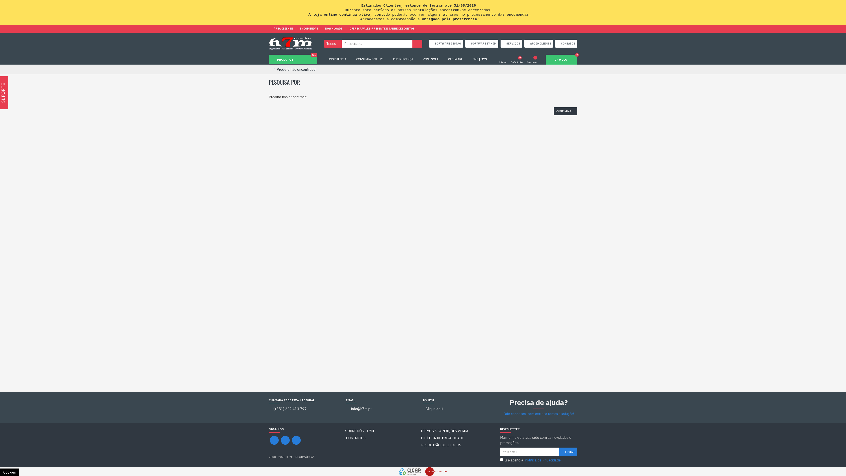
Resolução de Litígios (441, 445)
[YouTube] (285, 440)
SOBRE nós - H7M (359, 431)
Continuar (563, 111)
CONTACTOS (356, 438)
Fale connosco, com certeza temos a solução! (538, 414)
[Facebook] (274, 440)
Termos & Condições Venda (444, 431)
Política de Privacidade (442, 438)
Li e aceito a (533, 460)
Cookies (9, 472)
